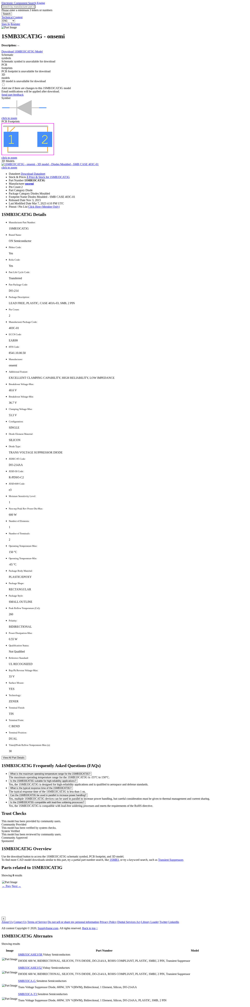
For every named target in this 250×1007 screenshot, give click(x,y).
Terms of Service (37, 922)
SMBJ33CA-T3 (28, 994)
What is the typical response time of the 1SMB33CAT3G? (40, 788)
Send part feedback (12, 94)
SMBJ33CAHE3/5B (30, 954)
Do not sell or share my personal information (73, 922)
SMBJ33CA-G (27, 980)
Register (15, 24)
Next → (16, 886)
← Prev (6, 886)
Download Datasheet (33, 173)
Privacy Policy (108, 922)
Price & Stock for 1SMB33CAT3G (48, 177)
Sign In (5, 24)
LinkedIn (173, 922)
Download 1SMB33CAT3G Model (22, 51)
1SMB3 (114, 859)
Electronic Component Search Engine (23, 3)
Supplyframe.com (48, 928)
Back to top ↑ (90, 928)
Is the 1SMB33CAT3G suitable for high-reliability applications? (43, 781)
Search (6, 13)
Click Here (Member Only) (44, 206)
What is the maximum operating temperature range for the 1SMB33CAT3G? (50, 773)
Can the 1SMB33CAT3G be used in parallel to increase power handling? (48, 795)
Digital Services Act (128, 922)
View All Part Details (14, 757)
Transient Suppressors (170, 859)
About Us (7, 922)
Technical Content (12, 17)
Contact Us (20, 922)
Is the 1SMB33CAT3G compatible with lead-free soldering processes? (47, 802)
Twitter (163, 922)
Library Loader (150, 922)
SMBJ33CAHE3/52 (30, 967)
